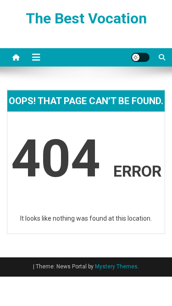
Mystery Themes (116, 266)
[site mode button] (140, 57)
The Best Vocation (86, 18)
